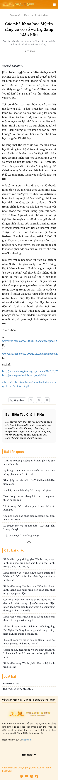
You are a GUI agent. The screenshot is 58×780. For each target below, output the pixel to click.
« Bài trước (7, 382)
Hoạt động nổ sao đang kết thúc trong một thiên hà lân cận (29, 498)
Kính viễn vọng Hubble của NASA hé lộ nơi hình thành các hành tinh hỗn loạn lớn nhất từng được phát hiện (29, 589)
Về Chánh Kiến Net (12, 699)
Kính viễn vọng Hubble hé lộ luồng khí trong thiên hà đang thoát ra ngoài (29, 618)
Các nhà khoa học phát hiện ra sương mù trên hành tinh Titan (29, 517)
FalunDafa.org (40, 699)
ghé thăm (26, 739)
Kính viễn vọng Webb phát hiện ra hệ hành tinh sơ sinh (29, 664)
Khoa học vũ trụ (10, 684)
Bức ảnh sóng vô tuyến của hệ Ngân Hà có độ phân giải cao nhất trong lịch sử (29, 641)
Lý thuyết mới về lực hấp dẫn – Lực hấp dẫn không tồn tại (29, 527)
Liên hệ (27, 699)
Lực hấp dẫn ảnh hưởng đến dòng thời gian (27, 490)
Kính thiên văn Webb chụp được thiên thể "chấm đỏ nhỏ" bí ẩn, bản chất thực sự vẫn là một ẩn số (29, 576)
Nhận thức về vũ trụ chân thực (18, 689)
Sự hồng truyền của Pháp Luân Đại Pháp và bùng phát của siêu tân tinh (29, 472)
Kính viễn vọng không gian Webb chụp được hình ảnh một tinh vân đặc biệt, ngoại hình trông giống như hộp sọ (29, 563)
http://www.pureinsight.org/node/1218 (24, 375)
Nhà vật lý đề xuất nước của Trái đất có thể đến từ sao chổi (29, 482)
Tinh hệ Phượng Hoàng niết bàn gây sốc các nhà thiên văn (29, 462)
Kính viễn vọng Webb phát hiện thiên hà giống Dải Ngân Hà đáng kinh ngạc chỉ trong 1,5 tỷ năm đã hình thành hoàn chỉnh (29, 630)
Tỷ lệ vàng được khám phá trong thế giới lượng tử (29, 507)
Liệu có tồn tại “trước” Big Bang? (21, 535)
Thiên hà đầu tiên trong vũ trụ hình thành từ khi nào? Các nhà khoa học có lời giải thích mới (29, 653)
